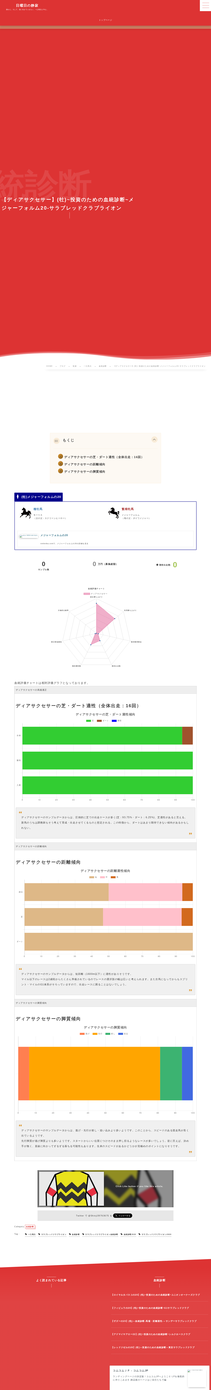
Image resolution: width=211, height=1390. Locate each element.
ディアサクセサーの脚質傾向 (85, 471)
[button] (154, 440)
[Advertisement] (105, 402)
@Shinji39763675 (98, 1216)
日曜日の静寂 (27, 5)
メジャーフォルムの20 (54, 535)
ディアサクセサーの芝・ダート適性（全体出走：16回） (104, 457)
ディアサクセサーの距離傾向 (85, 464)
